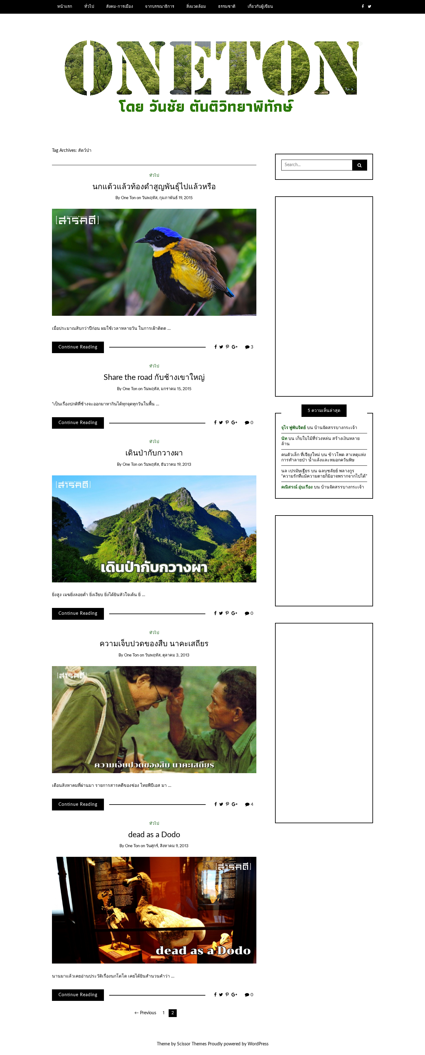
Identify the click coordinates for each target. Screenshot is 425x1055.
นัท (284, 438)
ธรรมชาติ (227, 6)
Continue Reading (77, 347)
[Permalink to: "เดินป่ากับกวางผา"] (154, 528)
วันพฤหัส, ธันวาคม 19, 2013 (167, 465)
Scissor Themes (192, 1044)
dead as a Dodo (154, 835)
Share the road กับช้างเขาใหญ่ (154, 377)
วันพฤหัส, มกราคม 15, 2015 (167, 389)
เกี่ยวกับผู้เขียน (260, 6)
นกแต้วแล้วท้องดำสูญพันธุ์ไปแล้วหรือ (154, 187)
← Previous (145, 1013)
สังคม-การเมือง (119, 6)
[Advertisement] (324, 295)
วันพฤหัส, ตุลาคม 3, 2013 (167, 655)
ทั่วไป (89, 6)
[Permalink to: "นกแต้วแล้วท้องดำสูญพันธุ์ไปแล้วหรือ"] (154, 262)
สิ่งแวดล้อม (196, 6)
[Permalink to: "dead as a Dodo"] (154, 910)
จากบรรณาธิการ (159, 6)
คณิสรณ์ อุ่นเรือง (297, 487)
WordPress (258, 1044)
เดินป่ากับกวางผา (154, 453)
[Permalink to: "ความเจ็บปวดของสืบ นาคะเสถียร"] (154, 719)
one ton (128, 198)
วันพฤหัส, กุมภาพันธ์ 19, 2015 (167, 198)
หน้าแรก (64, 6)
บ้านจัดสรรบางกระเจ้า (335, 428)
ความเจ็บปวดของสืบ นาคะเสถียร (154, 644)
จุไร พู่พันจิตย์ (293, 428)
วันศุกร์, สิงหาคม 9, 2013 (167, 846)
